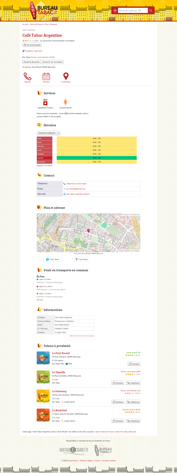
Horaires (46, 82)
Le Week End (59, 410)
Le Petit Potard (61, 353)
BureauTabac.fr (50, 10)
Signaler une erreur (45, 165)
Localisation (66, 82)
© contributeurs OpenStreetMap (131, 214)
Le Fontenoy (59, 391)
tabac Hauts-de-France (104, 432)
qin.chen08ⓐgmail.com (75, 189)
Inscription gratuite (109, 461)
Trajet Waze (54, 259)
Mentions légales (86, 461)
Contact (97, 461)
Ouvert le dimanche (31, 62)
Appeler (27, 82)
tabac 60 (119, 432)
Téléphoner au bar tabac (76, 184)
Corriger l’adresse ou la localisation (129, 251)
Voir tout (40, 300)
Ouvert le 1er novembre (52, 62)
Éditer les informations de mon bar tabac (82, 336)
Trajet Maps (83, 259)
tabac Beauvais (130, 432)
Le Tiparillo (58, 372)
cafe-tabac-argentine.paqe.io (78, 194)
